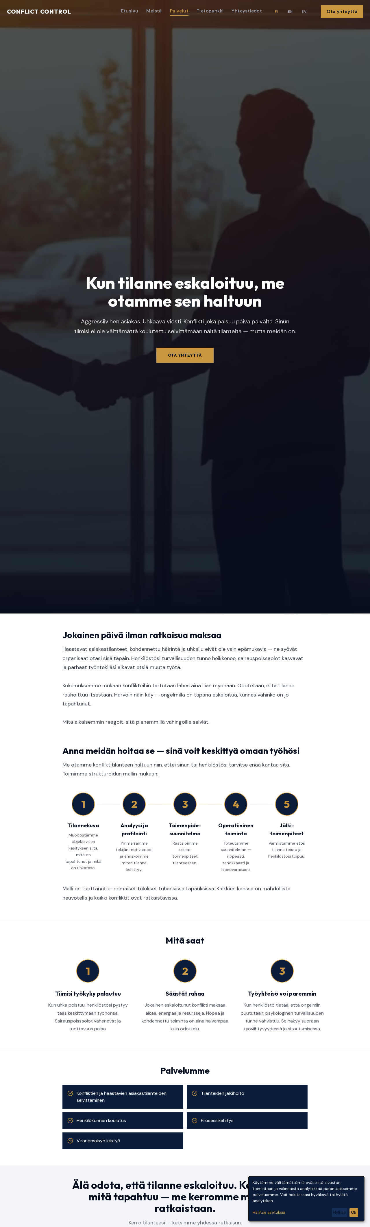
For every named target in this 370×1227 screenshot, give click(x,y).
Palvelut (179, 11)
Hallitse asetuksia (269, 1212)
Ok (353, 1212)
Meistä (154, 11)
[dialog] (306, 1198)
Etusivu (129, 11)
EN (290, 11)
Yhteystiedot (247, 11)
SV (304, 11)
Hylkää (339, 1212)
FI (276, 11)
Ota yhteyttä (342, 11)
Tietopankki (210, 11)
